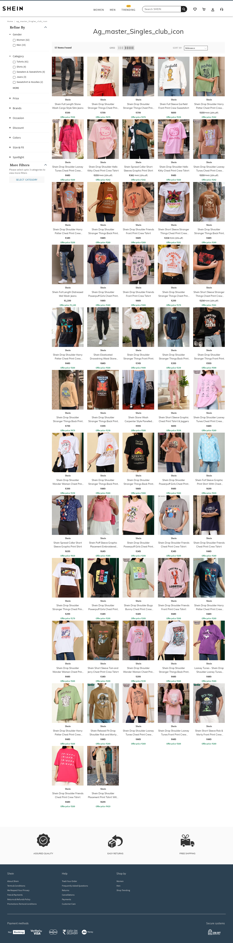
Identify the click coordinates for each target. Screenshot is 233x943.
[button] (29, 27)
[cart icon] (204, 9)
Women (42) (23, 39)
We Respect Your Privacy (18, 890)
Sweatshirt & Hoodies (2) (30, 82)
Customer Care (69, 903)
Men (118, 885)
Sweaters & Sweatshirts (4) (31, 71)
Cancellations (68, 894)
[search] (184, 9)
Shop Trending (123, 890)
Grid (112, 47)
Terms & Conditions (16, 885)
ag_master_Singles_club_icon (31, 21)
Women (120, 881)
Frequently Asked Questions (75, 885)
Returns (65, 890)
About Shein (13, 881)
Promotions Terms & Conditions (22, 903)
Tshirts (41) (22, 61)
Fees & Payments (15, 894)
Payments (66, 899)
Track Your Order (69, 881)
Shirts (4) (21, 66)
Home (10, 21)
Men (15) (21, 44)
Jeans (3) (21, 76)
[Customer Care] (222, 9)
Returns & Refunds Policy (18, 899)
